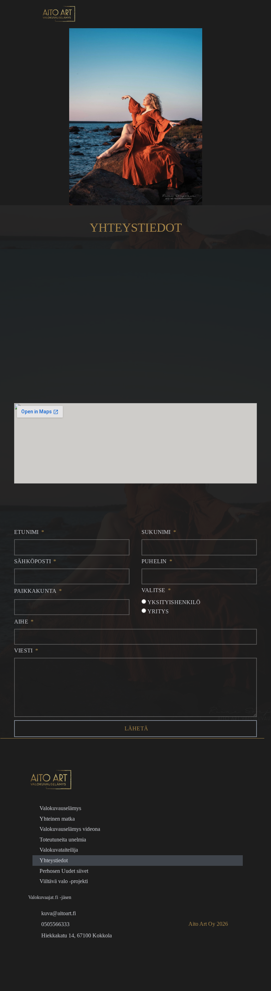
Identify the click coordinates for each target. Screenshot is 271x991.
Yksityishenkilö (173, 603)
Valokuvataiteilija (59, 850)
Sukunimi (156, 532)
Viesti (24, 650)
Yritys (158, 611)
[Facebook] (95, 956)
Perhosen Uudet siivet (64, 871)
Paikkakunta (36, 591)
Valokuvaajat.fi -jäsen (49, 897)
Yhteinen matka (57, 819)
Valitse (154, 590)
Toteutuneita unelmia (63, 840)
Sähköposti (33, 561)
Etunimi (27, 532)
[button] (152, 14)
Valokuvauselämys (60, 808)
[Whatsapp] (43, 956)
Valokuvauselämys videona (70, 829)
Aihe (22, 622)
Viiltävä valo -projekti (64, 881)
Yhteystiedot (54, 860)
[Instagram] (60, 956)
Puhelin (154, 561)
